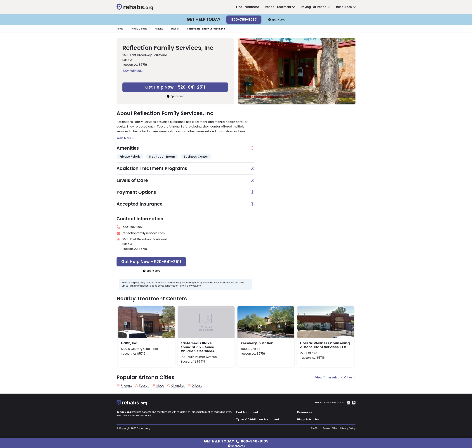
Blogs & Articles (308, 419)
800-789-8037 (244, 19)
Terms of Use (330, 428)
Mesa (160, 386)
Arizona (159, 28)
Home (120, 28)
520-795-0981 (132, 71)
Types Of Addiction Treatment (257, 419)
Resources (344, 7)
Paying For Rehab (314, 7)
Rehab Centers (139, 28)
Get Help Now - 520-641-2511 (175, 87)
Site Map (315, 428)
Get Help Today (236, 441)
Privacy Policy (347, 428)
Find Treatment (247, 7)
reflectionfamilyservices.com (143, 233)
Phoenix (126, 386)
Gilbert (197, 386)
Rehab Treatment (278, 7)
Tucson (175, 28)
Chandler (178, 386)
